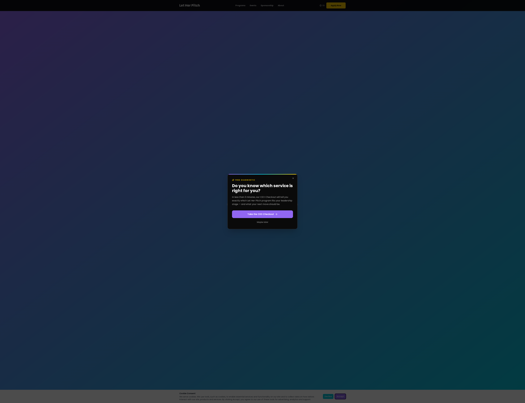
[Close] (293, 178)
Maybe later (262, 222)
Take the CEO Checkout (260, 214)
